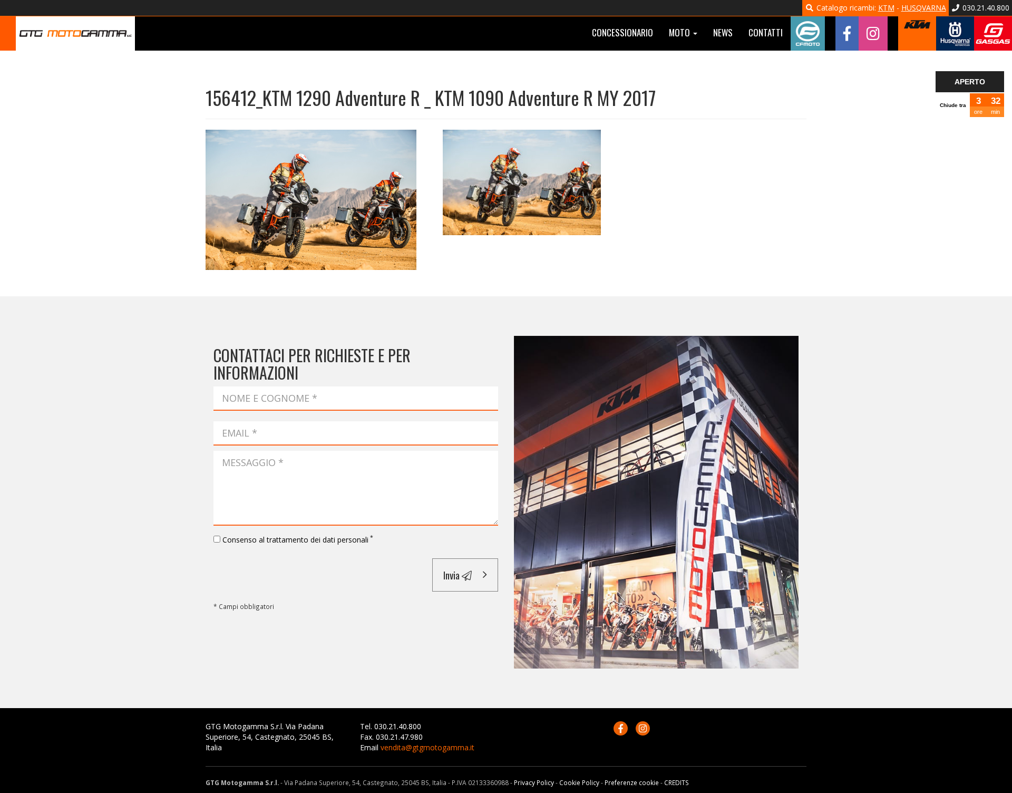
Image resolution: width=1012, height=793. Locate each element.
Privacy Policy (534, 782)
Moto (680, 32)
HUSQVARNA (923, 8)
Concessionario (622, 32)
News (723, 32)
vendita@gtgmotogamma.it (427, 747)
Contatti (765, 32)
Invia (452, 574)
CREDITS (676, 782)
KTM (886, 8)
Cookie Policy (579, 782)
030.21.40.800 (984, 8)
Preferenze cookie (632, 782)
